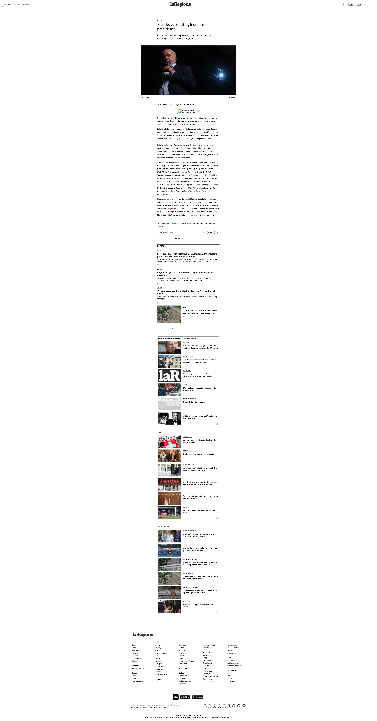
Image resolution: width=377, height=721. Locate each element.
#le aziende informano (234, 666)
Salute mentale (208, 679)
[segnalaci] (343, 4)
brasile (159, 232)
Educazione (230, 650)
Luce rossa (159, 672)
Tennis (157, 658)
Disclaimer (143, 705)
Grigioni (134, 661)
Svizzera (135, 666)
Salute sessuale (208, 682)
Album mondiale (161, 674)
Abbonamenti (135, 705)
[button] (205, 706)
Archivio (229, 676)
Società (182, 656)
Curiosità (206, 666)
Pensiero (182, 650)
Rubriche (206, 652)
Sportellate (159, 669)
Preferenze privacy (161, 707)
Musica (181, 658)
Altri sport (158, 664)
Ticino (134, 648)
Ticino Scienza (231, 645)
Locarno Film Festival (186, 661)
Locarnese (135, 653)
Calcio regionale (161, 653)
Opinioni (182, 673)
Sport (157, 645)
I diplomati (206, 674)
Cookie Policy (148, 707)
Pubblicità (169, 705)
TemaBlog (230, 658)
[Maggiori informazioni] (198, 111)
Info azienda (230, 681)
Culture (158, 679)
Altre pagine (231, 670)
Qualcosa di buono (233, 653)
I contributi (183, 684)
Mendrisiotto (136, 658)
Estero (134, 673)
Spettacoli (182, 645)
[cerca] (335, 4)
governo (165, 232)
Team (228, 684)
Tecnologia (207, 660)
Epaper (359, 4)
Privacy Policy (136, 707)
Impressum (151, 705)
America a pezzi (137, 681)
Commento (183, 676)
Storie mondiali (160, 666)
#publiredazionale (232, 663)
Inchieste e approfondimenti (208, 655)
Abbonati (350, 4)
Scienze (182, 653)
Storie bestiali (207, 663)
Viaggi (205, 658)
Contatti (158, 705)
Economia (183, 668)
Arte (156, 682)
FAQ (163, 705)
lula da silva (173, 232)
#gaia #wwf (230, 660)
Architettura (207, 668)
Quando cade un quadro (211, 676)
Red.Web (190, 105)
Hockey (158, 648)
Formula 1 (158, 661)
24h (227, 673)
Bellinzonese (136, 650)
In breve (229, 678)
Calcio (157, 650)
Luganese (135, 656)
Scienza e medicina (233, 648)
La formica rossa (185, 681)
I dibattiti (206, 648)
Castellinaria (183, 664)
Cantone (135, 645)
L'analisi (182, 678)
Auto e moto (207, 671)
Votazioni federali (138, 668)
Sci (156, 656)
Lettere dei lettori (209, 645)
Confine (134, 676)
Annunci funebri (178, 705)
